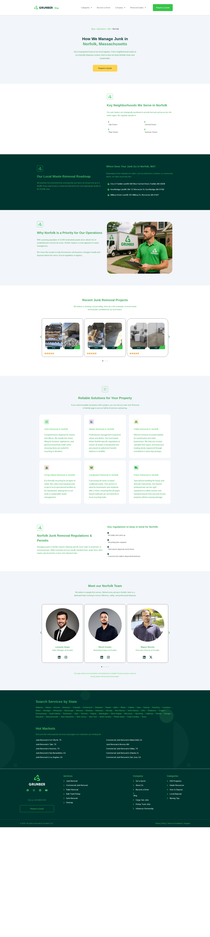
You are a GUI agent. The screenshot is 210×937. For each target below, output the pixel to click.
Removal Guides (137, 8)
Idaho (116, 707)
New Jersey (81, 717)
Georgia (167, 714)
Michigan (47, 710)
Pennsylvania (41, 714)
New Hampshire (67, 717)
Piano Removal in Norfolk (146, 475)
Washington (103, 714)
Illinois (123, 707)
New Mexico (120, 710)
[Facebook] (28, 790)
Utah (76, 714)
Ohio (143, 710)
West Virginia (116, 714)
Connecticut (87, 707)
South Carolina (133, 717)
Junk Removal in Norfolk (56, 429)
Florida (158, 714)
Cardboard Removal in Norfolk (103, 475)
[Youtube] (46, 790)
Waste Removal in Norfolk (101, 429)
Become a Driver (103, 8)
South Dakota (54, 714)
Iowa (139, 707)
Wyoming (139, 714)
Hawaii (108, 707)
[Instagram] (66, 657)
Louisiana (166, 707)
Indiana (131, 707)
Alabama (39, 707)
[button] (40, 336)
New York (93, 717)
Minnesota (57, 710)
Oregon (162, 710)
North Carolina (105, 717)
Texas (144, 717)
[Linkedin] (59, 657)
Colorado (76, 707)
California (149, 714)
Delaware (99, 707)
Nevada (109, 710)
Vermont (84, 714)
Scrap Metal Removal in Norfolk (59, 475)
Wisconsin (128, 714)
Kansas (146, 707)
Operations (101, 29)
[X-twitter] (108, 657)
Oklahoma (152, 710)
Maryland (39, 717)
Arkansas (66, 707)
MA (109, 29)
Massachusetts (52, 717)
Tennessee (67, 714)
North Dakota (133, 710)
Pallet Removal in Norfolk (146, 429)
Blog (93, 29)
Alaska (48, 707)
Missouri (79, 710)
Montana (89, 710)
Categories (85, 8)
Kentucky (156, 707)
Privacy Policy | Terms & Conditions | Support (173, 823)
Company (119, 8)
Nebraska (99, 710)
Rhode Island (119, 717)
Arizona (57, 707)
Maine (38, 710)
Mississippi (68, 710)
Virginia (93, 714)
